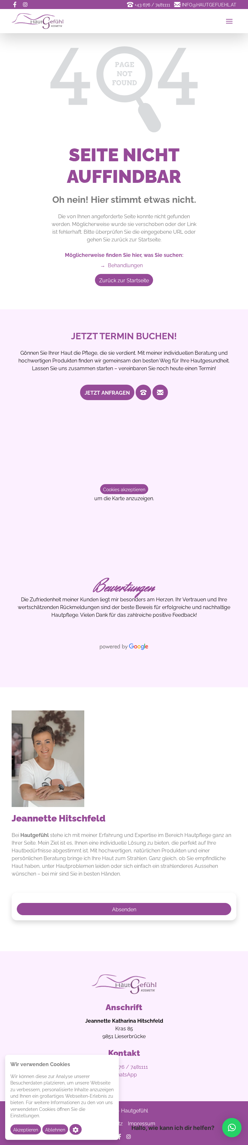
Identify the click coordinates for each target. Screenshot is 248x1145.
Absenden (124, 909)
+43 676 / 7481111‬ (127, 1066)
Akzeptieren (25, 1129)
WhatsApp (124, 1074)
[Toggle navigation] (229, 21)
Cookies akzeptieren (124, 489)
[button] (232, 1127)
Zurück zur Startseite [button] (124, 280)
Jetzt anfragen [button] (107, 392)
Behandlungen (121, 264)
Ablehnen (55, 1129)
